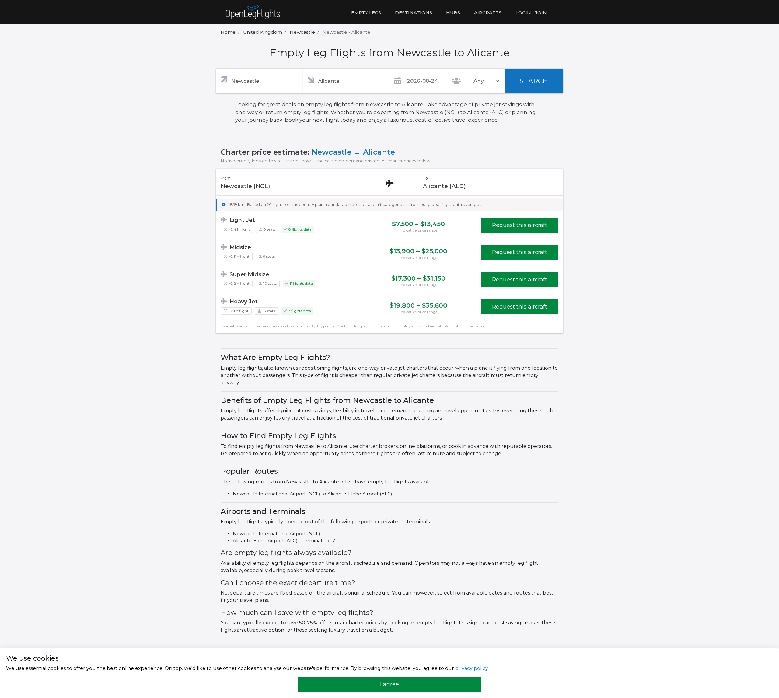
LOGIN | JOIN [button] (531, 12)
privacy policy (471, 668)
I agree (389, 684)
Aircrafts (487, 12)
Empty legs (366, 12)
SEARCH (534, 81)
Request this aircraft (519, 225)
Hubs (453, 12)
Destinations (413, 12)
